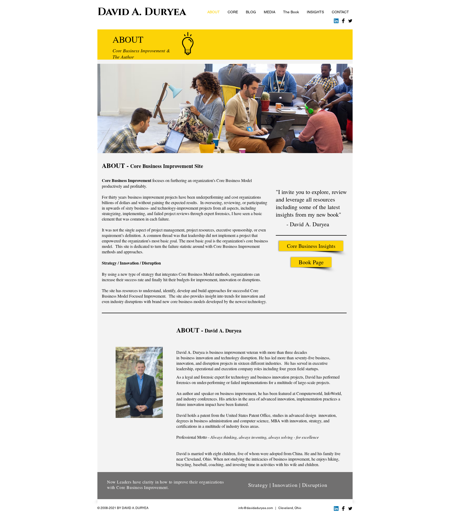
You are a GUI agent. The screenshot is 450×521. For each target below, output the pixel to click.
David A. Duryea (141, 12)
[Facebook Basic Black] (343, 20)
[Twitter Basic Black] (350, 20)
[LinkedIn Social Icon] (336, 20)
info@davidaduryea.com (255, 508)
